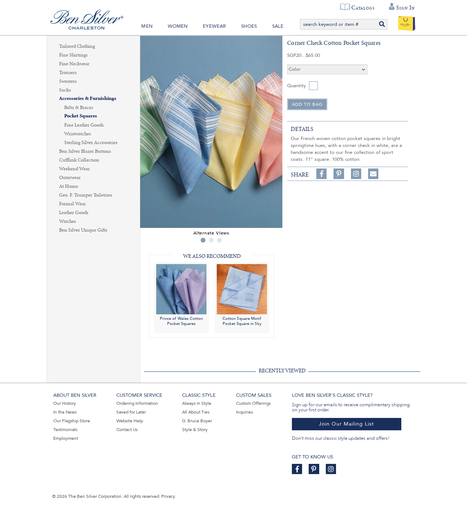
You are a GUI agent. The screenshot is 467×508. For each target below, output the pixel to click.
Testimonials (65, 430)
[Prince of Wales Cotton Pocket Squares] (181, 288)
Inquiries (244, 412)
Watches (67, 221)
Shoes (249, 26)
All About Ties (195, 412)
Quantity (296, 85)
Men (147, 26)
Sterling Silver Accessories (90, 142)
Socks (65, 90)
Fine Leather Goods (84, 125)
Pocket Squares (80, 116)
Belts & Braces (78, 107)
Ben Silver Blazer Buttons (85, 151)
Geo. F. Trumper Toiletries (85, 195)
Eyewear (214, 26)
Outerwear (70, 177)
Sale (278, 26)
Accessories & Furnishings (87, 98)
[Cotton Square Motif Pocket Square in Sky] (242, 288)
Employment (65, 438)
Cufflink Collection (79, 160)
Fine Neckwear (74, 63)
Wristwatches (77, 133)
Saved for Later (131, 412)
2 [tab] (211, 240)
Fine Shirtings (73, 55)
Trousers (68, 72)
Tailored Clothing (77, 46)
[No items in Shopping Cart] (406, 22)
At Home (68, 186)
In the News (65, 412)
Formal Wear (72, 203)
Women (178, 26)
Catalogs (362, 8)
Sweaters (68, 81)
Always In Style (196, 403)
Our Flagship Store (71, 421)
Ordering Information (137, 403)
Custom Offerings (253, 403)
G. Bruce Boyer (197, 421)
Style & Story (195, 430)
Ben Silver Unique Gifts (83, 230)
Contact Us (127, 430)
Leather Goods (73, 212)
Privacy (168, 496)
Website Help (129, 421)
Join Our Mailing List (346, 423)
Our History (64, 403)
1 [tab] (203, 240)
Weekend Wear (74, 168)
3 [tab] (219, 240)
